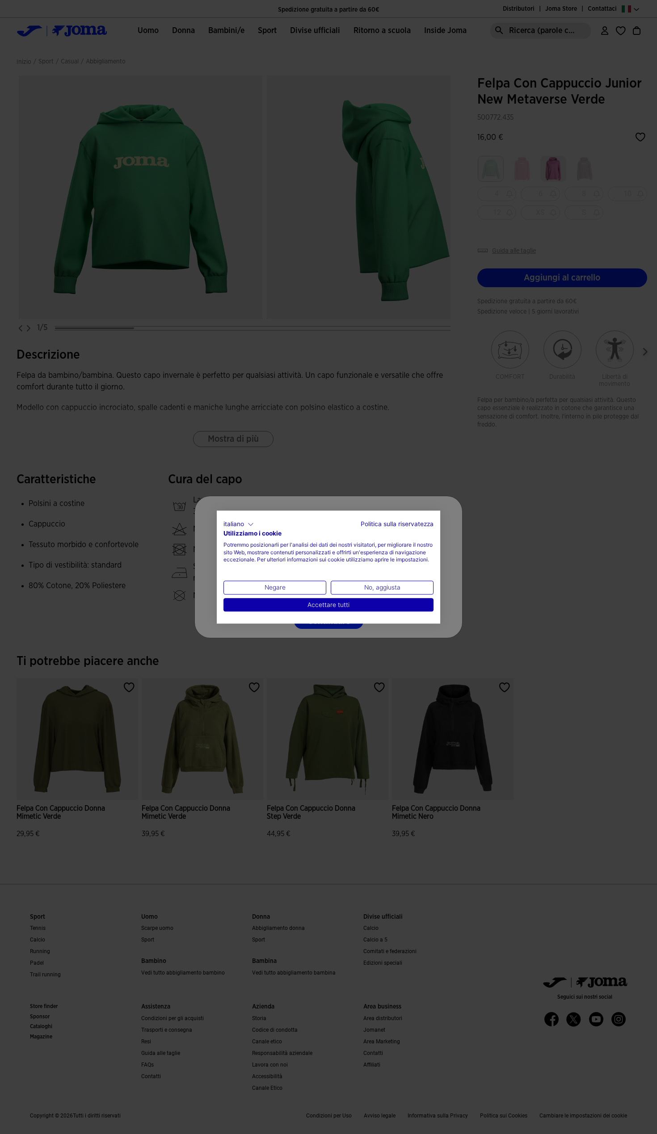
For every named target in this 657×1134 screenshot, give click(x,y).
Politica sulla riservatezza (397, 523)
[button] (238, 524)
